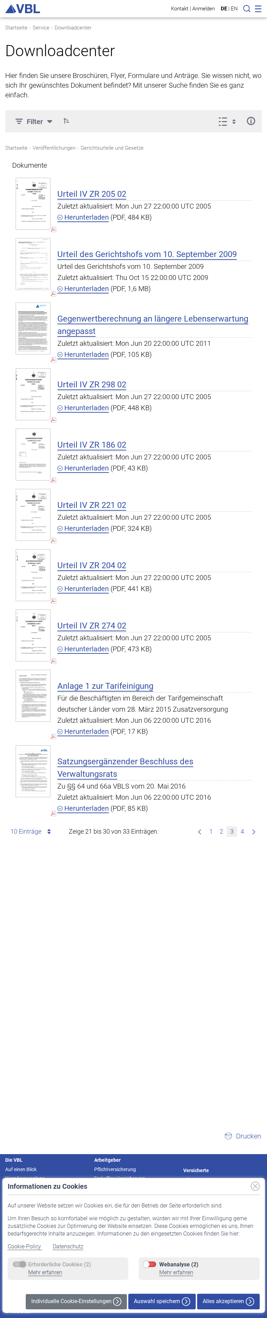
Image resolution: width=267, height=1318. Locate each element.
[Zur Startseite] (22, 8)
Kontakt (179, 8)
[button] (66, 120)
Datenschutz (68, 1246)
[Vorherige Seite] (199, 831)
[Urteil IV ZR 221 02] (33, 515)
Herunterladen (86, 217)
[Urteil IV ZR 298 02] (33, 394)
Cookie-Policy (25, 1246)
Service (41, 28)
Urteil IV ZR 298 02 (91, 384)
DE (224, 9)
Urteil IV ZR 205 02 (91, 194)
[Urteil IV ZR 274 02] (33, 635)
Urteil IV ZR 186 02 (91, 445)
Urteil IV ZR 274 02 (91, 626)
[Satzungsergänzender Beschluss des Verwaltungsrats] (33, 771)
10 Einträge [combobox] (25, 831)
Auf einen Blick (21, 1169)
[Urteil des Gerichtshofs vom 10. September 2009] (33, 264)
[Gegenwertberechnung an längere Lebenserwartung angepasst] (33, 328)
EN (234, 9)
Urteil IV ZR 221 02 (91, 505)
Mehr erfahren (45, 1272)
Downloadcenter (73, 28)
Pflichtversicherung (115, 1169)
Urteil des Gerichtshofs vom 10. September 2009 (147, 254)
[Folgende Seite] (254, 831)
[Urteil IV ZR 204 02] (33, 575)
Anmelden (203, 8)
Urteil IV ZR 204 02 (91, 565)
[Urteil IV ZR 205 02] (33, 203)
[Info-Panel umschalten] (251, 120)
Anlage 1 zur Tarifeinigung (105, 686)
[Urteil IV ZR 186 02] (33, 454)
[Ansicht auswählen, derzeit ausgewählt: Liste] (229, 120)
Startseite (16, 28)
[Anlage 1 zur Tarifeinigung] (33, 695)
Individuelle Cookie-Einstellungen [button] (72, 1301)
